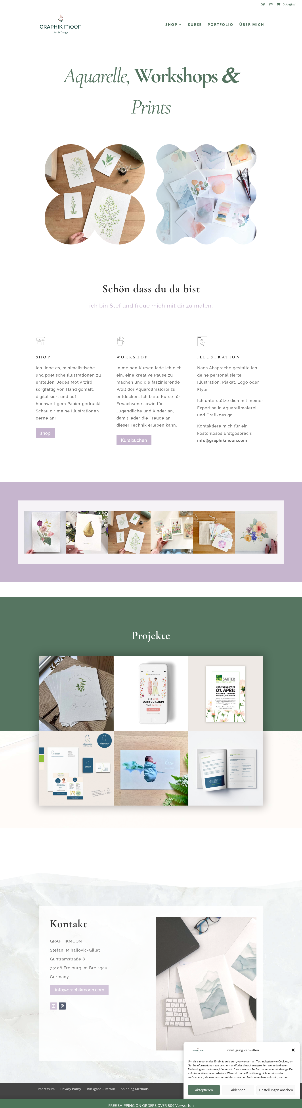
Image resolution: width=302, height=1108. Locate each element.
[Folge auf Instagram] (53, 1006)
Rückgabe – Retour (101, 1089)
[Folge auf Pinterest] (62, 1006)
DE (262, 5)
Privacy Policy (70, 1089)
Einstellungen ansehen (276, 1090)
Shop (171, 25)
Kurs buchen (134, 440)
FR (271, 5)
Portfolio (220, 25)
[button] (293, 1050)
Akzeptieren (204, 1090)
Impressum (46, 1089)
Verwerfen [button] (184, 1105)
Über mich (251, 25)
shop (45, 433)
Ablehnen (238, 1090)
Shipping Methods (135, 1089)
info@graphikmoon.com (79, 990)
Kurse (195, 25)
